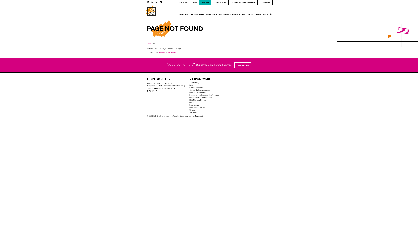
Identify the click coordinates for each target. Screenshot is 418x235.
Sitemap (192, 110)
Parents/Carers (197, 14)
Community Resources (229, 14)
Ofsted (192, 103)
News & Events (261, 14)
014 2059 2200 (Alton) (164, 83)
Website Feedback (196, 88)
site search (172, 52)
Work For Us (247, 14)
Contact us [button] (243, 65)
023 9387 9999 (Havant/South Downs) (170, 86)
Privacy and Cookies (197, 107)
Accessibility (194, 83)
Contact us (183, 3)
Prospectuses (220, 2)
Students (183, 14)
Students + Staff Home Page (243, 2)
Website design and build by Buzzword (188, 116)
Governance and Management (200, 98)
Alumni (194, 3)
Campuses (205, 2)
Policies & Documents (197, 92)
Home (149, 44)
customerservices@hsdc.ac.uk (163, 88)
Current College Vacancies (199, 90)
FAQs (191, 85)
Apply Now (265, 2)
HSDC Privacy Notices (197, 100)
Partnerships (194, 105)
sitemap (162, 52)
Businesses (211, 14)
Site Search (193, 112)
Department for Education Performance (204, 95)
